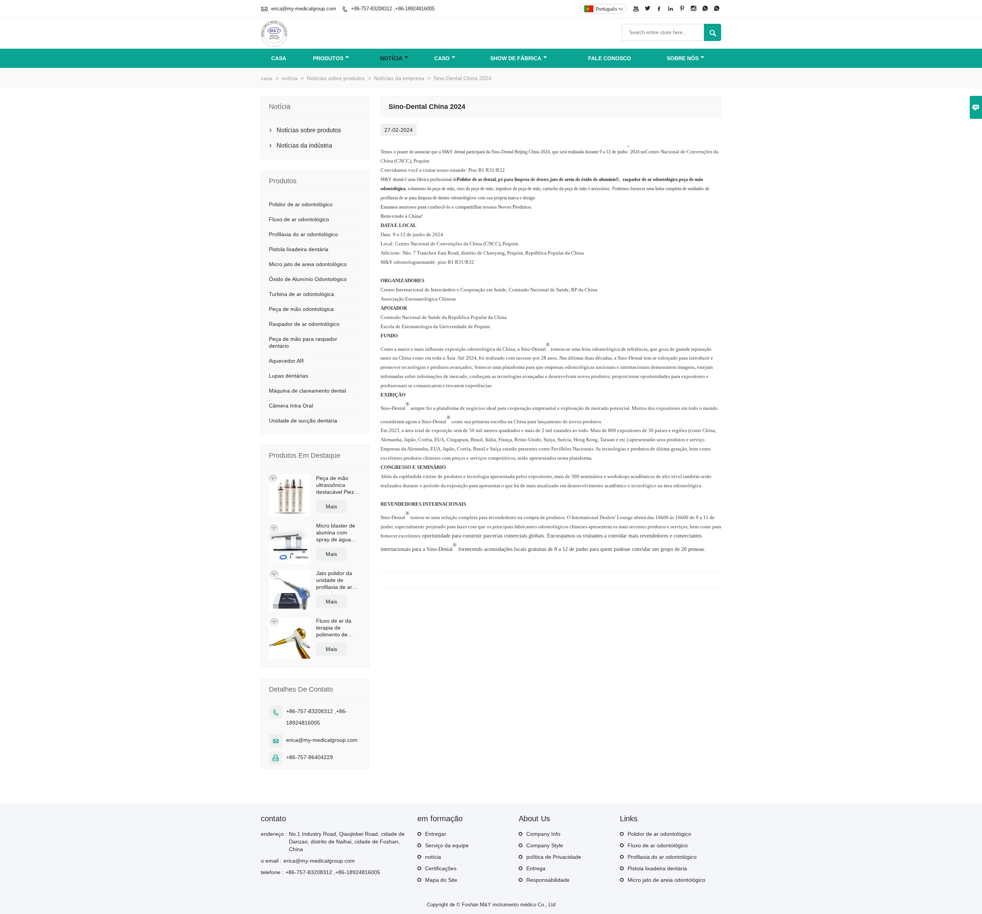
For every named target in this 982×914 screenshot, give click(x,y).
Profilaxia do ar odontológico (303, 234)
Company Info (543, 834)
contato (273, 818)
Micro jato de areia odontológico (308, 264)
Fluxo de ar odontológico (299, 219)
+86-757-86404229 (309, 757)
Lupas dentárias (288, 376)
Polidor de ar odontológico (301, 204)
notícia (391, 58)
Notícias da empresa (399, 78)
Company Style (544, 845)
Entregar (435, 834)
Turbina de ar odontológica (301, 294)
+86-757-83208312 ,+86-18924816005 (393, 9)
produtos (328, 58)
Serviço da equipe (447, 845)
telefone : (272, 872)
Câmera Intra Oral (291, 406)
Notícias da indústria (304, 145)
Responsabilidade (548, 880)
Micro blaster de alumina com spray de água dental (335, 533)
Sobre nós (683, 58)
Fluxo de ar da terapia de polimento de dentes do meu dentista (334, 628)
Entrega (535, 868)
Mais (331, 506)
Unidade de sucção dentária (303, 421)
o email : (271, 861)
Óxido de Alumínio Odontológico (308, 279)
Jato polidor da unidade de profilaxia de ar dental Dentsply (335, 580)
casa (278, 58)
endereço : (274, 834)
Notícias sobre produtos (336, 78)
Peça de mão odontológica (301, 309)
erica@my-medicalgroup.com (303, 9)
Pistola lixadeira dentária (298, 249)
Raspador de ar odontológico (304, 324)
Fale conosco (609, 58)
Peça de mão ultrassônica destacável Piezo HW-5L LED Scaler (336, 485)
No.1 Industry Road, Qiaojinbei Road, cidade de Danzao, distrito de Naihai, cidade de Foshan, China (347, 841)
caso (442, 58)
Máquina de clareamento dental (307, 391)
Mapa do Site (441, 880)
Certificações (440, 868)
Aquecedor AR (286, 361)
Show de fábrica (515, 58)
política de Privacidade (553, 857)
